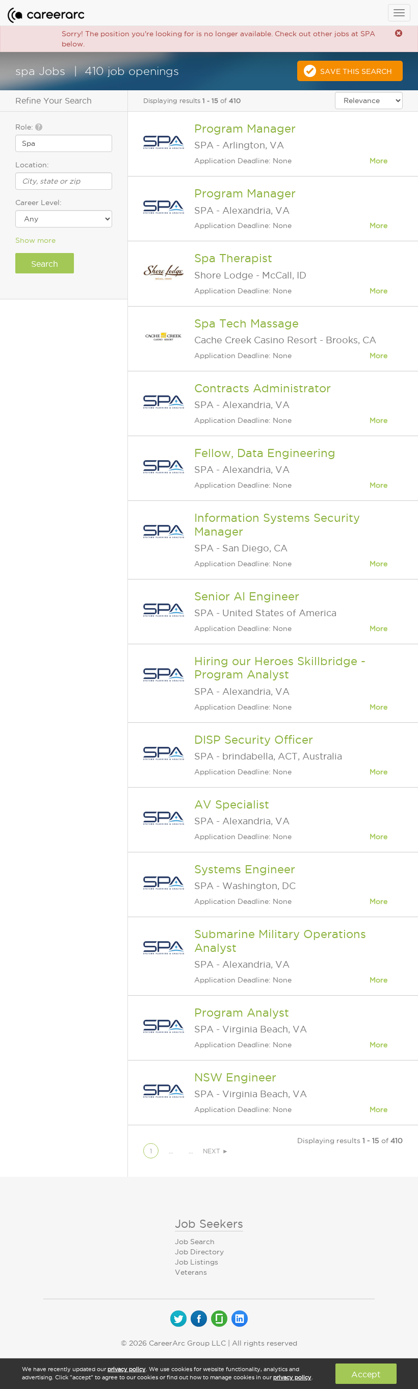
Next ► (215, 1151)
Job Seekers (209, 1224)
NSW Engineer (235, 1077)
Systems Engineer (244, 869)
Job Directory (199, 1252)
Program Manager (245, 128)
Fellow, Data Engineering (264, 453)
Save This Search (356, 71)
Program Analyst (241, 1012)
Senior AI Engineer (246, 596)
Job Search (195, 1242)
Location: (32, 165)
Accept (365, 1374)
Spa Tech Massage (246, 323)
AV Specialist (231, 804)
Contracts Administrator (262, 388)
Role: (25, 127)
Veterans (191, 1272)
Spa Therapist (233, 258)
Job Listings (196, 1262)
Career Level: (38, 202)
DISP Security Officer (253, 740)
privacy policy (127, 1369)
